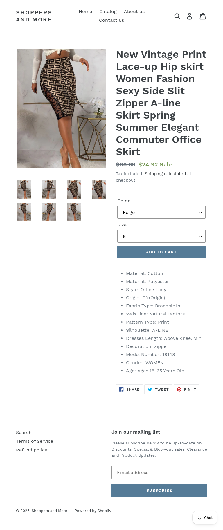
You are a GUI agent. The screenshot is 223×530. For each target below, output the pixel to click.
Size (122, 225)
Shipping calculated (165, 173)
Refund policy (31, 450)
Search (24, 432)
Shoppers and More (34, 16)
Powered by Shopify (93, 511)
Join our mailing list (136, 432)
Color (123, 201)
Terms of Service (34, 441)
